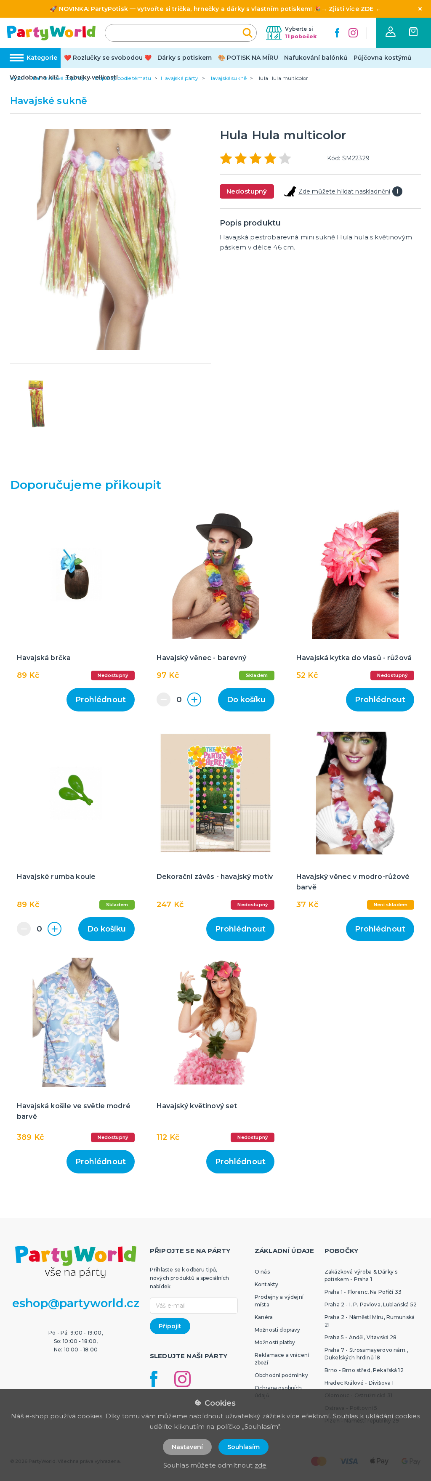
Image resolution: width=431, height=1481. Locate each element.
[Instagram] (353, 33)
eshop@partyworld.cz (75, 1303)
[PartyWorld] (51, 33)
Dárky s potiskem (184, 57)
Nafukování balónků (316, 57)
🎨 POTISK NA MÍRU (248, 57)
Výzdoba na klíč (34, 77)
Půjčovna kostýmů (383, 57)
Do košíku (246, 699)
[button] (391, 31)
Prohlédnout (100, 699)
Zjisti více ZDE (351, 9)
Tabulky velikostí (91, 77)
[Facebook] (337, 33)
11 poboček (301, 36)
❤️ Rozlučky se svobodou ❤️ (108, 57)
